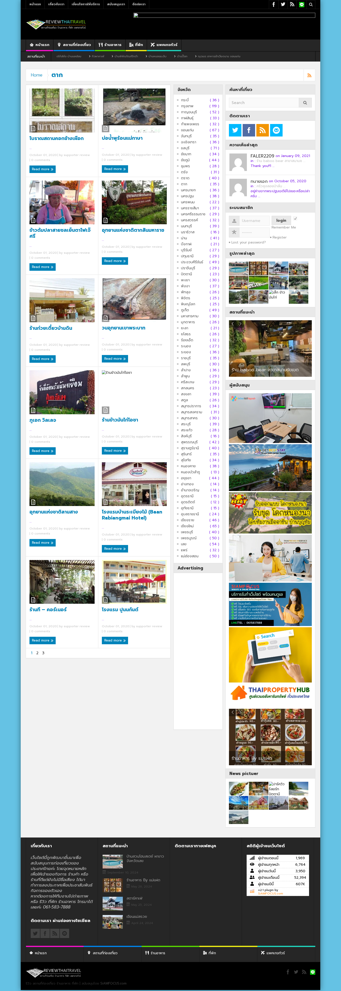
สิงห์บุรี (186, 436)
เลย (183, 544)
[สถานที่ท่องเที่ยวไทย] (56, 24)
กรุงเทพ (187, 106)
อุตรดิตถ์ (188, 502)
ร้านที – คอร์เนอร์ (48, 610)
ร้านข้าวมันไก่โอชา (120, 420)
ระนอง (186, 346)
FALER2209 (262, 156)
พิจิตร (185, 298)
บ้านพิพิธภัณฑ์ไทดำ (85, 56)
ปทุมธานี (187, 256)
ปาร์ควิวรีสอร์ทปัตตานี (252, 369)
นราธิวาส (187, 232)
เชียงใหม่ (187, 526)
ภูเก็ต (185, 310)
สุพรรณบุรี (189, 442)
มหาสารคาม (189, 316)
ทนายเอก (259, 181)
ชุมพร (185, 166)
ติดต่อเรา (139, 4)
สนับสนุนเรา (116, 4)
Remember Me (284, 227)
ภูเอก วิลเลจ (42, 420)
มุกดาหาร (188, 322)
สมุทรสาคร (189, 418)
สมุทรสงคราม (191, 412)
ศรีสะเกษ (187, 382)
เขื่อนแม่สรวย (137, 916)
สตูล (184, 400)
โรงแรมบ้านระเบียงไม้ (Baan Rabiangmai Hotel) (132, 515)
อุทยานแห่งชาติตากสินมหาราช (133, 230)
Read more (41, 169)
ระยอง (186, 352)
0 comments (40, 160)
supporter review (77, 155)
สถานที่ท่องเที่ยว (77, 45)
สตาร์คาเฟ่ (236, 755)
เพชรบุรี (187, 532)
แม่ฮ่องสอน (189, 556)
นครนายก (188, 190)
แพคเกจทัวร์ (167, 45)
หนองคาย (188, 466)
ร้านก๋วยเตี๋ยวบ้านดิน (50, 328)
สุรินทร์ (186, 454)
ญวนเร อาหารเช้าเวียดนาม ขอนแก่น (178, 56)
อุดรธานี (187, 496)
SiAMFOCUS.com (270, 893)
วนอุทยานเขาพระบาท (123, 328)
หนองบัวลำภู (190, 472)
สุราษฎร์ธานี (190, 448)
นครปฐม (187, 196)
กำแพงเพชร (190, 124)
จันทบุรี (186, 136)
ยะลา (184, 328)
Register (280, 237)
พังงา (185, 286)
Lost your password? (248, 242)
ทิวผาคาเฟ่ (57, 56)
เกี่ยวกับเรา (56, 4)
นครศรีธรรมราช (193, 214)
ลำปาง (186, 370)
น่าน (184, 238)
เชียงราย (187, 520)
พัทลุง (185, 292)
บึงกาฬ (186, 244)
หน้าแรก (35, 4)
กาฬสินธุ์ (187, 118)
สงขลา (186, 394)
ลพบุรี (185, 364)
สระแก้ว (186, 430)
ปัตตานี (186, 274)
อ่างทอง (187, 484)
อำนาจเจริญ (190, 490)
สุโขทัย (186, 460)
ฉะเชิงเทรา (188, 142)
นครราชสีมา (190, 208)
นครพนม (188, 202)
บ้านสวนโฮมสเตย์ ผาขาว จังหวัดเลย (145, 858)
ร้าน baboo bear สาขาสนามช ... (281, 161)
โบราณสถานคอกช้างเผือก (56, 139)
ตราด (185, 178)
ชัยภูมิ (185, 160)
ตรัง (184, 172)
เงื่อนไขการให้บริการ (86, 4)
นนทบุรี (186, 226)
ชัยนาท (186, 154)
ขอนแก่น (187, 130)
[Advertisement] (198, 651)
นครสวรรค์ (189, 220)
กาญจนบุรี (189, 112)
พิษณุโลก (188, 304)
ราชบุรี (186, 358)
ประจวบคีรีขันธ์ (192, 262)
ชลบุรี (185, 148)
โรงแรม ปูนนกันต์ (120, 610)
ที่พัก (139, 45)
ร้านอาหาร (113, 45)
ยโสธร (186, 334)
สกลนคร (187, 388)
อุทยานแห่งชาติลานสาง (53, 512)
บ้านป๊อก (141, 56)
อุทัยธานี (187, 508)
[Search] (305, 103)
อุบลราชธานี (190, 514)
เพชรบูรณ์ (188, 538)
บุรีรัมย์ (186, 250)
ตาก (184, 184)
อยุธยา (186, 478)
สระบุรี (186, 424)
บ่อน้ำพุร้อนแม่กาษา (122, 138)
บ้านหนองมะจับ (117, 56)
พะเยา (185, 280)
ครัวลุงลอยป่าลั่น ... (271, 186)
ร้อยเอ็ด (187, 340)
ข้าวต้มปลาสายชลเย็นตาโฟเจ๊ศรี (60, 233)
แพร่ (184, 550)
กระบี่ (185, 100)
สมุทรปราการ (191, 406)
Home (36, 75)
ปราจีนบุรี (188, 268)
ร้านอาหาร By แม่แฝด (143, 880)
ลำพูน (185, 376)
